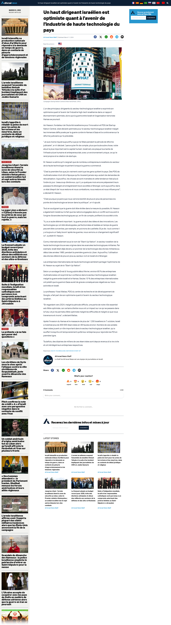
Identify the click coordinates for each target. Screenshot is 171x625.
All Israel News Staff (50, 37)
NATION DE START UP (73, 351)
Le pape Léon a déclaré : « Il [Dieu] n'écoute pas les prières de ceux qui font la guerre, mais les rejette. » (15, 215)
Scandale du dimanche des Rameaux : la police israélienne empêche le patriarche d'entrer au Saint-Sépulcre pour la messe (14, 561)
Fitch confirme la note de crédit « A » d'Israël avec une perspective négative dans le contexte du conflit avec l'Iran (14, 407)
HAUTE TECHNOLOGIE (58, 351)
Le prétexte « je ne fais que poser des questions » (14, 334)
